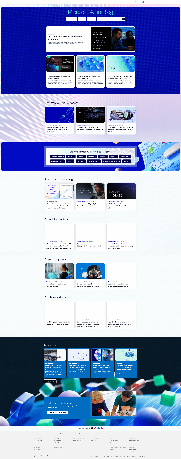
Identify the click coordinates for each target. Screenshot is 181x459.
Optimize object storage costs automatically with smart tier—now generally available (119, 324)
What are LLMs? (132, 447)
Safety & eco (122, 456)
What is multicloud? (132, 438)
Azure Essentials (37, 447)
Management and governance (110, 161)
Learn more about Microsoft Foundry (57, 412)
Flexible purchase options (58, 442)
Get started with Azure (38, 438)
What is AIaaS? (131, 444)
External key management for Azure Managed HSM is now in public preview (90, 245)
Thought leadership (111, 73)
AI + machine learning (56, 156)
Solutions (67, 2)
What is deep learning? (133, 442)
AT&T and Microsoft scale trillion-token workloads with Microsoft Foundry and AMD (121, 206)
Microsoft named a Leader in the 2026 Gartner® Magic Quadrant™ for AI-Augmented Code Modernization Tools (59, 246)
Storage (126, 161)
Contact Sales (104, 2)
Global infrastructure (38, 440)
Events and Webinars (114, 444)
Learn (93, 2)
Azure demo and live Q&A (77, 444)
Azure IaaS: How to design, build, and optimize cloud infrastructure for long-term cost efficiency (120, 246)
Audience (90, 19)
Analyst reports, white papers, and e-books (118, 447)
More (111, 2)
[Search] (123, 19)
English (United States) (40, 455)
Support (98, 2)
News (47, 201)
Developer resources (114, 440)
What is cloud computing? (134, 435)
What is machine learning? (134, 440)
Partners (79, 2)
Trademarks (116, 456)
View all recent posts (50, 381)
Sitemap (90, 456)
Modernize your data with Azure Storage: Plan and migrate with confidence (125, 367)
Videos (111, 449)
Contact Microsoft (97, 456)
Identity (69, 161)
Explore (53, 2)
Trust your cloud (37, 444)
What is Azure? (36, 435)
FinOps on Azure (57, 444)
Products (59, 2)
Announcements (51, 34)
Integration (80, 161)
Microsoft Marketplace (94, 438)
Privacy (104, 456)
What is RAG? (131, 451)
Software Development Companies (96, 435)
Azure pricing (56, 438)
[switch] (143, 2)
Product (81, 19)
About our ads (134, 456)
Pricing (73, 2)
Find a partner (93, 440)
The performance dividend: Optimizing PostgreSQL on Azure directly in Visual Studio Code (120, 130)
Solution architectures (76, 440)
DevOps (112, 156)
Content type (70, 19)
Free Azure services (57, 440)
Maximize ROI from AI (58, 447)
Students (111, 442)
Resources (87, 2)
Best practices (111, 281)
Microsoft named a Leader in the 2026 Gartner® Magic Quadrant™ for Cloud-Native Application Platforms (58, 206)
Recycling (128, 456)
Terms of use (109, 456)
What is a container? (132, 449)
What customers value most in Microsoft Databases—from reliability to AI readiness (59, 130)
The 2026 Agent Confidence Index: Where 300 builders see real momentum (90, 128)
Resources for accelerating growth (78, 438)
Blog (111, 438)
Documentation (113, 435)
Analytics (70, 156)
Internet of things (92, 161)
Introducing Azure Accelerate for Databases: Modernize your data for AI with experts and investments (89, 324)
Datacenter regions (37, 442)
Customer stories (111, 201)
